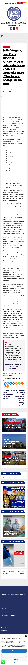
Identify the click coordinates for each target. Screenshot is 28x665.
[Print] (22, 383)
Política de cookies (9, 662)
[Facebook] (5, 383)
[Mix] (16, 383)
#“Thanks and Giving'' (18, 89)
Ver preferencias (14, 659)
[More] (7, 386)
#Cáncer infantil (7, 91)
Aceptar (14, 651)
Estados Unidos (6, 46)
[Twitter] (7, 383)
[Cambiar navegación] (14, 36)
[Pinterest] (13, 383)
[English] (4, 477)
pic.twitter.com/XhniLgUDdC (13, 364)
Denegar (14, 655)
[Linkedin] (10, 383)
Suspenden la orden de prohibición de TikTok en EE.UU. (8, 394)
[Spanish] (9, 477)
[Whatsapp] (19, 383)
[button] (26, 635)
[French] (6, 477)
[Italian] (8, 477)
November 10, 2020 (10, 368)
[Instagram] (5, 386)
